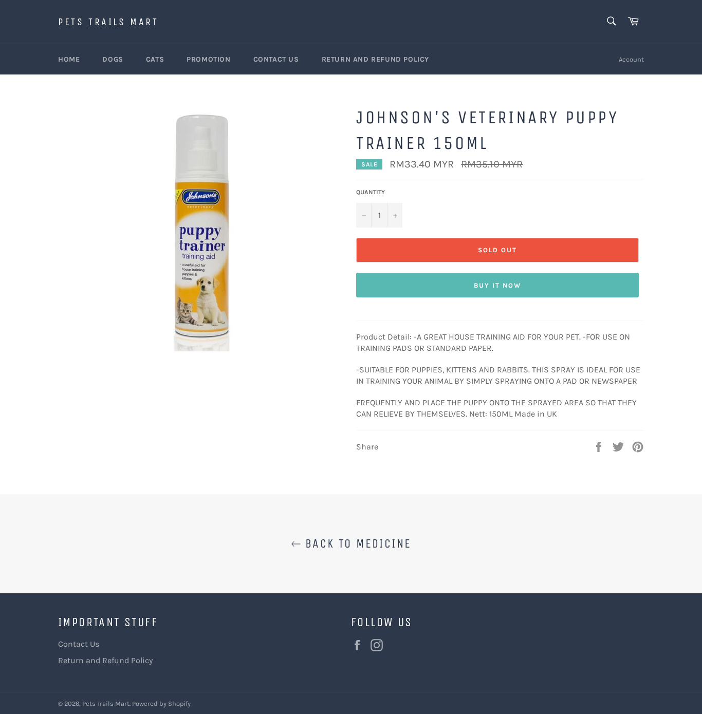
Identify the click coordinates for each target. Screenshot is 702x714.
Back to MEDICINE (356, 543)
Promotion (208, 59)
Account (631, 59)
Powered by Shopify (161, 703)
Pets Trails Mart (108, 22)
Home (69, 59)
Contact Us (276, 59)
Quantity (370, 192)
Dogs (112, 59)
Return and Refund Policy (375, 59)
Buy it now (497, 285)
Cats (155, 59)
